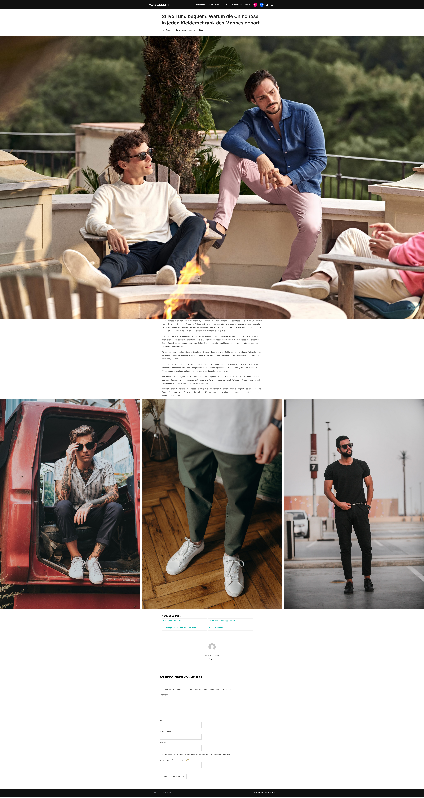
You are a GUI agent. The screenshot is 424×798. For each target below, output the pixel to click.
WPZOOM (271, 792)
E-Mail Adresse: (166, 731)
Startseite (200, 5)
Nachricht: (164, 695)
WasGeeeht (159, 5)
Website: (163, 743)
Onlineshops (236, 5)
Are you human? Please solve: (172, 760)
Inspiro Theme (259, 792)
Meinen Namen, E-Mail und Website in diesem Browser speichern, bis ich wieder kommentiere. (196, 754)
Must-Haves (213, 5)
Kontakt (248, 5)
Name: (162, 720)
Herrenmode (180, 30)
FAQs (224, 5)
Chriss (168, 30)
